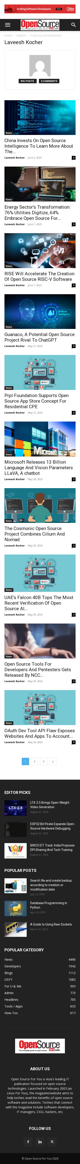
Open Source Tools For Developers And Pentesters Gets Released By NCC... (37, 669)
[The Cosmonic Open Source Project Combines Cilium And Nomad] (40, 505)
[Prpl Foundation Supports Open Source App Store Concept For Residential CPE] (40, 372)
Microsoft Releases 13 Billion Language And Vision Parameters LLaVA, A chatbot (38, 467)
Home (8, 35)
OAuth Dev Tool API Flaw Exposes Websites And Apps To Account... (39, 733)
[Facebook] (28, 1141)
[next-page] (53, 761)
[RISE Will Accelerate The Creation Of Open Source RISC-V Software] (40, 250)
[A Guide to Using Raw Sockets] (15, 929)
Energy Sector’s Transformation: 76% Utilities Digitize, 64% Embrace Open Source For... (37, 212)
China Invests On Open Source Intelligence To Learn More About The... (38, 146)
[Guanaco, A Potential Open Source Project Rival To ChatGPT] (40, 311)
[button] (7, 25)
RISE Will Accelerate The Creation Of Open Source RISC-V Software (39, 276)
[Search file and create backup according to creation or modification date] (15, 885)
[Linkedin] (40, 1141)
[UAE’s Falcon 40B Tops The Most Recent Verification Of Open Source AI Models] (40, 573)
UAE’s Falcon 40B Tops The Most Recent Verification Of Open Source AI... (38, 603)
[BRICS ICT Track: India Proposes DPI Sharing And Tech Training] (15, 850)
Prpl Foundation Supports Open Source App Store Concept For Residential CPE (36, 401)
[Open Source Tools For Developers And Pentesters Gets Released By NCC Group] (40, 641)
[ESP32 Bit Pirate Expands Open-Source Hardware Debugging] (15, 829)
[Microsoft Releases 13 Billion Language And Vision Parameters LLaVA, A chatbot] (40, 439)
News (9, 133)
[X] (52, 1141)
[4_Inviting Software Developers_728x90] (40, 14)
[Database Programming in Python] (15, 908)
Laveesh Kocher (14, 157)
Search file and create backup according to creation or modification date (51, 885)
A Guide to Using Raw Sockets (51, 924)
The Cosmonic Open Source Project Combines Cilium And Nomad (34, 534)
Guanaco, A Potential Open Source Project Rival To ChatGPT (39, 337)
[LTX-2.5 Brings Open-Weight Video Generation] (15, 808)
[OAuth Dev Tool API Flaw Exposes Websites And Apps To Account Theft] (40, 707)
